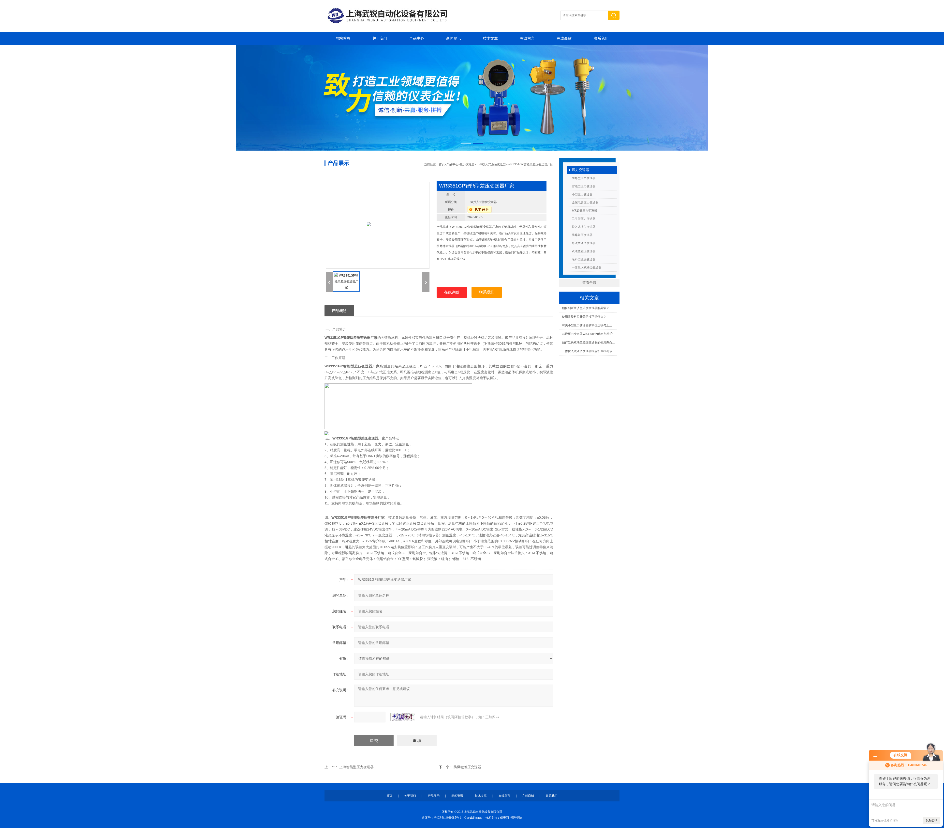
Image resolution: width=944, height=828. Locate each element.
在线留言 (527, 38)
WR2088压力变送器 (584, 210)
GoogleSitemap (473, 817)
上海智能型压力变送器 (356, 767)
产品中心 (416, 38)
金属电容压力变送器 (585, 202)
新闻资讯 (453, 38)
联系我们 (601, 38)
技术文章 (490, 38)
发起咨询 (932, 820)
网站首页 (343, 38)
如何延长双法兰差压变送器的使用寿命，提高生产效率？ (589, 342)
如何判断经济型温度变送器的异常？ (585, 308)
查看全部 (589, 282)
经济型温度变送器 (583, 259)
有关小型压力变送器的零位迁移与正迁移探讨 (589, 325)
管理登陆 (516, 817)
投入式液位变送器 (583, 227)
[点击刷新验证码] (402, 717)
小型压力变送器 (582, 194)
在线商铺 (564, 38)
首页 (442, 164)
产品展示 (434, 795)
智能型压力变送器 (583, 186)
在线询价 (452, 292)
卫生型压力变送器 (583, 218)
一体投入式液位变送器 (586, 267)
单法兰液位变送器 (583, 243)
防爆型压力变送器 (583, 178)
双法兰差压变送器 (583, 251)
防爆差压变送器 (582, 235)
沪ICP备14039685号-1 (447, 817)
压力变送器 (580, 170)
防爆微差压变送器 (467, 767)
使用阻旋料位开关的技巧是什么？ (584, 316)
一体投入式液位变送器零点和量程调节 (587, 351)
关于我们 (379, 38)
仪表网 (504, 817)
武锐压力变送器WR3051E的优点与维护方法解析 (589, 334)
